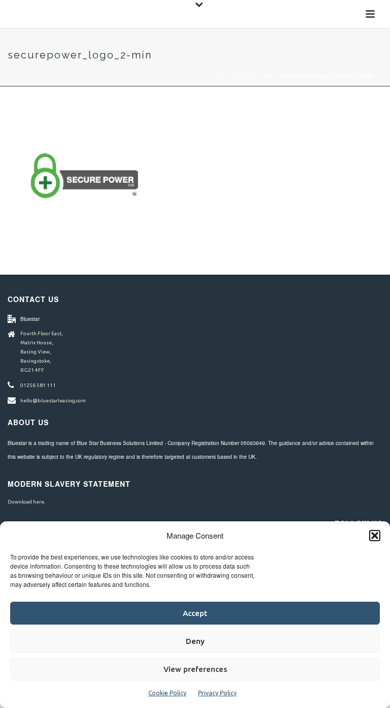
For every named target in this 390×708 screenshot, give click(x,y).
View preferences (195, 669)
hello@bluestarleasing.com (53, 400)
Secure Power (253, 76)
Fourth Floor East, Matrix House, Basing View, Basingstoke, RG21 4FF (41, 352)
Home (213, 76)
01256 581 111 (38, 385)
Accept (195, 613)
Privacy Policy (217, 693)
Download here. (26, 502)
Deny (195, 641)
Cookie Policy (167, 693)
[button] (375, 535)
